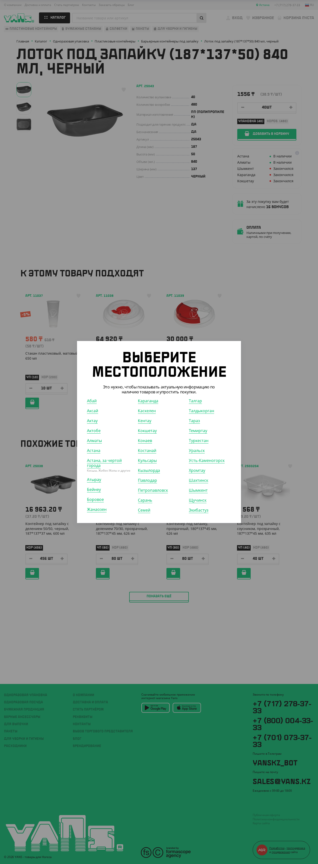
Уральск (197, 450)
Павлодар (147, 480)
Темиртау (198, 430)
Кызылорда (149, 470)
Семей (144, 510)
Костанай (147, 450)
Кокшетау (147, 430)
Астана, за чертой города (104, 463)
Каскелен (147, 410)
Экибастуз (198, 510)
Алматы (94, 440)
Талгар (195, 401)
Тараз (194, 420)
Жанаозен (97, 509)
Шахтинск (198, 480)
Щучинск (197, 500)
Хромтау (197, 470)
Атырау (94, 479)
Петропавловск (153, 490)
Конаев (145, 440)
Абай (92, 401)
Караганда (148, 401)
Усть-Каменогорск (207, 460)
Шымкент (198, 490)
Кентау (144, 420)
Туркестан (198, 440)
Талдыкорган (201, 410)
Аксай (92, 410)
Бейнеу (94, 489)
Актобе (94, 430)
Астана (93, 450)
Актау (92, 420)
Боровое (95, 499)
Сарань (145, 500)
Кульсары (147, 460)
